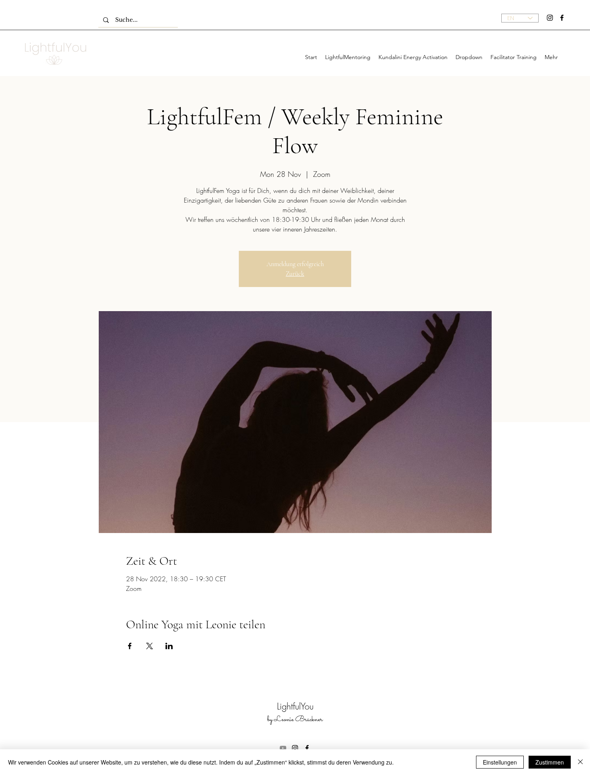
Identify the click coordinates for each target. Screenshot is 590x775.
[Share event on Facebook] (130, 646)
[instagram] (550, 18)
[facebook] (562, 18)
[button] (469, 57)
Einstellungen (500, 762)
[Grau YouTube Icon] (283, 748)
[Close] (580, 762)
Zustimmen (549, 762)
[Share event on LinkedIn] (169, 646)
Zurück (295, 274)
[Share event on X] (149, 646)
